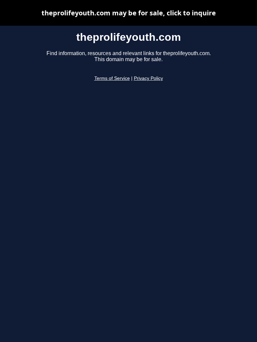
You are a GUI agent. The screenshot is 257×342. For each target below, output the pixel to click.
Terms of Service (112, 78)
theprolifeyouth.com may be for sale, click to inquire (128, 12)
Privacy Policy (148, 78)
